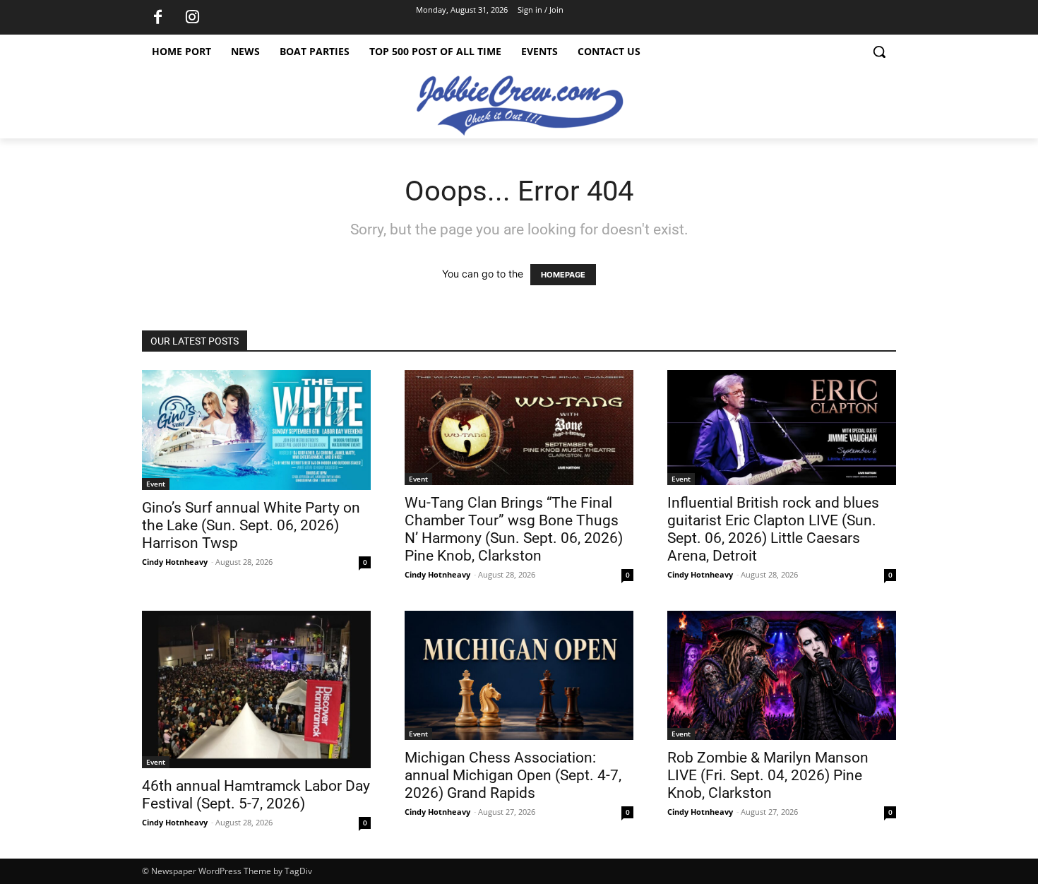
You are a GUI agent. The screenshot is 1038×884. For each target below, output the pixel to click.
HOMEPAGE (563, 275)
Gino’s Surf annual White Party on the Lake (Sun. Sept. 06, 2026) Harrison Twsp (251, 525)
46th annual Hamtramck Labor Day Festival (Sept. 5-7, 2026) (256, 794)
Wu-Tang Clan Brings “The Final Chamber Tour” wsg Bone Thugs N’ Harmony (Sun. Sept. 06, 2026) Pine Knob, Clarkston (514, 529)
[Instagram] (192, 17)
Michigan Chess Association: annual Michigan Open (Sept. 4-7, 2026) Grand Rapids (513, 775)
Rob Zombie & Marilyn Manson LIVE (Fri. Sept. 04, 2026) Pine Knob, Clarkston (768, 775)
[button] (879, 51)
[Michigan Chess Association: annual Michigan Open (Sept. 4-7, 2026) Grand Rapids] (519, 675)
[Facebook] (157, 17)
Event (155, 484)
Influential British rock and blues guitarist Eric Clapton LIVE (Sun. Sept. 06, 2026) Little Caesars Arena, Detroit (773, 529)
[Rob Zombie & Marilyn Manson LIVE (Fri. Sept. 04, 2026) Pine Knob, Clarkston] (781, 675)
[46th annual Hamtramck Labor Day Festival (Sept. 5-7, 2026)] (256, 689)
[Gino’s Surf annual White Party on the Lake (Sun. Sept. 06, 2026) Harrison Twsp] (256, 430)
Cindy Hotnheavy (175, 561)
